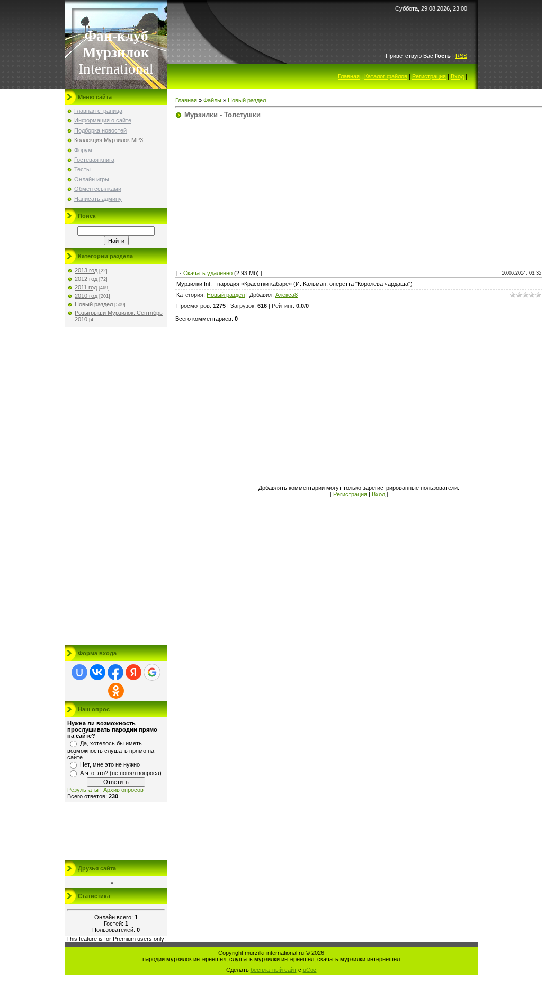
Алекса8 (286, 295)
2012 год (86, 279)
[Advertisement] (116, 486)
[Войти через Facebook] (115, 672)
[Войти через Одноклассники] (116, 691)
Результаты (83, 790)
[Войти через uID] (79, 672)
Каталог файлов (385, 76)
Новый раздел (94, 304)
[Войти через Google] (152, 672)
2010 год (86, 296)
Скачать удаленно (208, 273)
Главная (349, 76)
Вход (457, 76)
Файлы (212, 100)
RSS (461, 55)
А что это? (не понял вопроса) (121, 773)
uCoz (310, 969)
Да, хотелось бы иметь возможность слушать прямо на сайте (110, 750)
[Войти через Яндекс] (133, 672)
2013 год (86, 270)
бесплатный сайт (274, 969)
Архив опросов (123, 790)
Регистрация (429, 76)
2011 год (86, 287)
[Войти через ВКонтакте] (97, 672)
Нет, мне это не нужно (110, 764)
